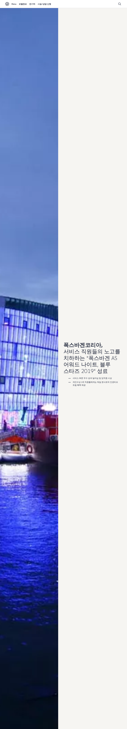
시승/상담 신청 (44, 4)
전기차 (32, 4)
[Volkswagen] (7, 4)
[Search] (120, 4)
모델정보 (23, 4)
